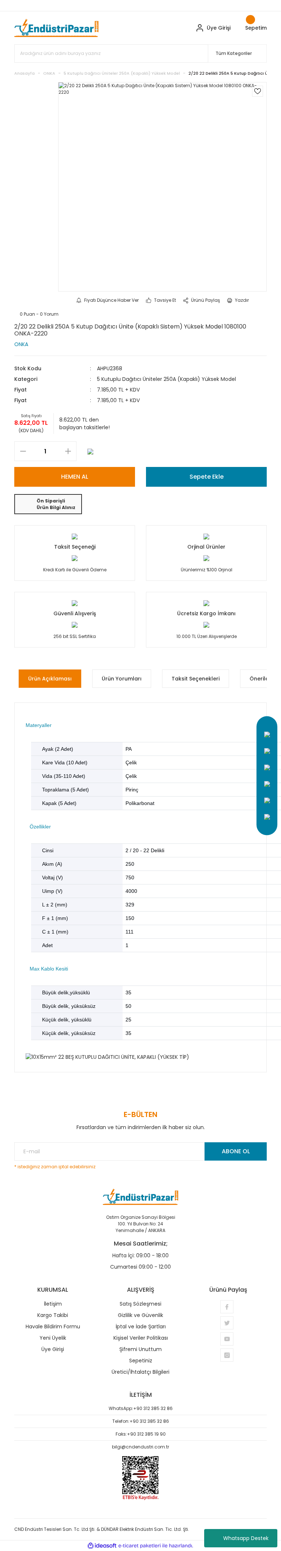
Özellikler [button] (40, 827)
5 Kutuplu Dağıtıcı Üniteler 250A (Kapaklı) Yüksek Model (166, 379)
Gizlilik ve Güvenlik (140, 1315)
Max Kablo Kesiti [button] (49, 969)
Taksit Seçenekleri (196, 678)
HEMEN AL (74, 476)
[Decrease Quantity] (23, 451)
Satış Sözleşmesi (140, 1303)
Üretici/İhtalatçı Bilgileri (140, 1372)
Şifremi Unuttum (140, 1349)
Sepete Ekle (207, 476)
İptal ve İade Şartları (141, 1326)
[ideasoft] (102, 1545)
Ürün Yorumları (122, 678)
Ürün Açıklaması (50, 678)
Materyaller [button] (39, 725)
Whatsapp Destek (246, 1538)
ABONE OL (236, 1151)
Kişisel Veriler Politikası (140, 1338)
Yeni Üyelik (53, 1338)
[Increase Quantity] (68, 451)
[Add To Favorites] (257, 91)
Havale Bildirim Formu (53, 1326)
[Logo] (56, 28)
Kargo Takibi (52, 1315)
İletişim (53, 1303)
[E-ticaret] (139, 1546)
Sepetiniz (140, 1360)
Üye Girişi (52, 1349)
